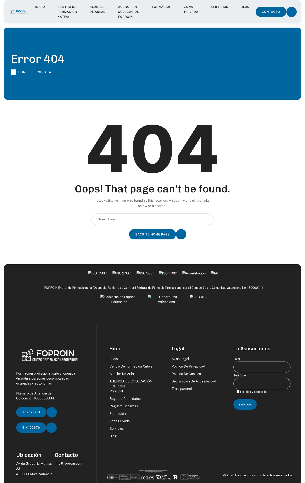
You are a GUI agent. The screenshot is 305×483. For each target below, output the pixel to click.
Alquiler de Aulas (98, 9)
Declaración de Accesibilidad (194, 381)
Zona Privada (191, 9)
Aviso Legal (180, 359)
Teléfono (239, 375)
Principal (116, 391)
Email (237, 359)
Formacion (162, 6)
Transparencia (183, 389)
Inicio (40, 6)
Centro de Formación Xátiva (67, 11)
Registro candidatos (125, 399)
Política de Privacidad (188, 366)
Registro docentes (124, 406)
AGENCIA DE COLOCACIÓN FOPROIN (128, 11)
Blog (245, 6)
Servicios (219, 6)
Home (23, 72)
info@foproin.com (68, 463)
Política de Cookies (186, 374)
